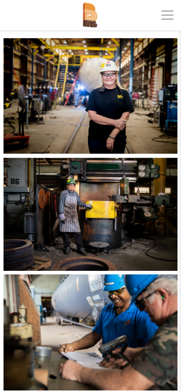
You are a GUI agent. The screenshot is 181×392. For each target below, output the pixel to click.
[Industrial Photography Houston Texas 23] (90, 214)
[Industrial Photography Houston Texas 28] (90, 332)
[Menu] (167, 15)
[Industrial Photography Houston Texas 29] (90, 96)
